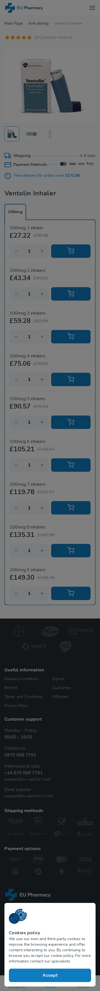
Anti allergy (38, 23)
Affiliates (60, 696)
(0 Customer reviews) (53, 37)
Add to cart (71, 251)
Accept (50, 975)
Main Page (13, 23)
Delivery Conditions (21, 678)
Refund (10, 687)
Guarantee (61, 687)
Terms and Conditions (23, 696)
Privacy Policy (16, 705)
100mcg (15, 211)
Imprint (58, 678)
